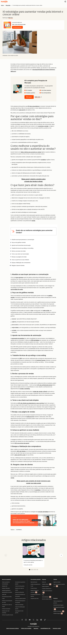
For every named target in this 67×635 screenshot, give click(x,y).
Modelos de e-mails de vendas (19, 589)
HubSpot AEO (4, 586)
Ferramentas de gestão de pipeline (20, 583)
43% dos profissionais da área (44, 385)
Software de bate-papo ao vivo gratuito (20, 601)
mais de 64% (22, 110)
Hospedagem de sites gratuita (19, 611)
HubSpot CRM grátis (6, 588)
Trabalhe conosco (46, 584)
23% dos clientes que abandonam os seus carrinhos (31, 403)
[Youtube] (30, 620)
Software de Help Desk (19, 592)
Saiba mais (37, 97)
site (32, 310)
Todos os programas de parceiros (57, 602)
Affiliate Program (57, 613)
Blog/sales (8, 5)
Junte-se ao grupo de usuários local (59, 585)
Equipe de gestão (45, 586)
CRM (20, 358)
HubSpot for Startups (58, 611)
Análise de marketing (19, 604)
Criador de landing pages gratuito (20, 607)
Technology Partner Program (58, 608)
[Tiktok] (45, 620)
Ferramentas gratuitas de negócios (35, 595)
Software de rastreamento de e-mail (7, 601)
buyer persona (19, 277)
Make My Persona (34, 582)
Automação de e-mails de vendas (7, 605)
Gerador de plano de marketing (34, 591)
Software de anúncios (6, 608)
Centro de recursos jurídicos (12, 628)
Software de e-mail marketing (5, 611)
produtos (43, 159)
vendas (33, 220)
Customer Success (40, 360)
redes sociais (46, 310)
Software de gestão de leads (7, 614)
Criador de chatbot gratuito (20, 598)
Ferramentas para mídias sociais (7, 597)
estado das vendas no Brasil (40, 391)
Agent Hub (4, 594)
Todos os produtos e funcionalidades (6, 583)
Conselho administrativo (46, 588)
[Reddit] (41, 620)
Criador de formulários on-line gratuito (20, 595)
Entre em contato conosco (47, 599)
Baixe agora (29, 97)
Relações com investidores (47, 591)
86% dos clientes (21, 451)
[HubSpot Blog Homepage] (4, 2)
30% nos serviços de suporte (22, 443)
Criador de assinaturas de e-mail (35, 585)
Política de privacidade (26, 628)
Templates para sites (35, 598)
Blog (43, 594)
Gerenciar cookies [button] (57, 628)
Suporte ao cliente (56, 582)
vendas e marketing (25, 388)
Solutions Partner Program (58, 605)
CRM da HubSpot (35, 340)
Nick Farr (10, 17)
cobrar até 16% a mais (19, 455)
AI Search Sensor (34, 588)
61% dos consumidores (33, 106)
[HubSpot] (33, 624)
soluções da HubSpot (43, 511)
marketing (37, 490)
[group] (33, 555)
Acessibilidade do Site (45, 628)
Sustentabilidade (46, 596)
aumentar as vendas (43, 126)
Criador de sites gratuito (19, 586)
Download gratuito (17, 27)
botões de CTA (30, 416)
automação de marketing (18, 338)
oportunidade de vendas (17, 289)
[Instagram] (26, 620)
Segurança (36, 628)
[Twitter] (33, 620)
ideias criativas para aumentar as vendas (31, 152)
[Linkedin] (37, 620)
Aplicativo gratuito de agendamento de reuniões (7, 591)
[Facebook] (22, 620)
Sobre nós (44, 582)
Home (2, 5)
